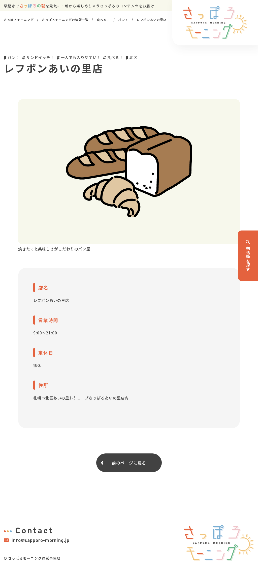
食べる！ (115, 57)
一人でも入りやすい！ (81, 57)
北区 (134, 57)
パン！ (14, 57)
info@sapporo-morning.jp (41, 541)
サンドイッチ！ (40, 57)
